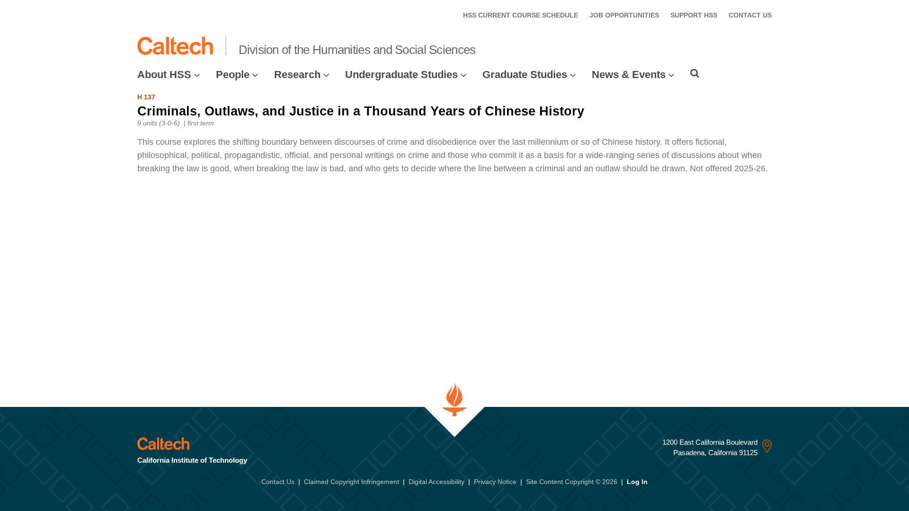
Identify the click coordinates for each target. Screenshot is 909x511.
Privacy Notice (495, 481)
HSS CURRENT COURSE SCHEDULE (520, 15)
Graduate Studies (524, 74)
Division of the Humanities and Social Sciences (357, 50)
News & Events (629, 74)
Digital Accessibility (436, 481)
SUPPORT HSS (693, 15)
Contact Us (277, 481)
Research (297, 74)
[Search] (694, 73)
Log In (637, 481)
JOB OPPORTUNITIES (624, 15)
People (233, 74)
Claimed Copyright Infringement (351, 481)
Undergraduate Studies (401, 74)
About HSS (164, 74)
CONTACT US (750, 15)
